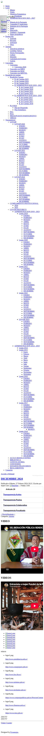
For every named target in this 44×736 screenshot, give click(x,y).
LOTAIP (13, 122)
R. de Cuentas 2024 (21, 81)
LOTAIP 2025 (19, 150)
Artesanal (13, 43)
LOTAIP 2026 (19, 124)
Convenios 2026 (20, 67)
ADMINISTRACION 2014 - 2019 (27, 346)
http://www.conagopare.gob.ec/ (16, 667)
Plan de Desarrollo (21, 108)
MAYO (21, 134)
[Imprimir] (14, 486)
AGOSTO (23, 140)
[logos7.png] (10, 648)
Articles (11, 516)
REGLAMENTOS (17, 468)
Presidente (18, 16)
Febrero (26, 354)
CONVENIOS (15, 464)
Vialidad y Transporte (17, 32)
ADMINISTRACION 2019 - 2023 (27, 211)
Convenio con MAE (17, 71)
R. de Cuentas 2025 (21, 79)
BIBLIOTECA (15, 460)
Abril (25, 358)
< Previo (4, 514)
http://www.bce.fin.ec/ (13, 674)
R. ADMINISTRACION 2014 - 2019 (28, 95)
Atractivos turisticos (17, 49)
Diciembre (27, 374)
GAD (7, 8)
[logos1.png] (10, 633)
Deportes (13, 57)
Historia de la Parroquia (18, 22)
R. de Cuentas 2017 (26, 102)
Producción (9, 36)
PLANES (13, 106)
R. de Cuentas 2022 (26, 93)
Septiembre (27, 368)
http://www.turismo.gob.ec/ (15, 682)
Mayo (25, 360)
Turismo (8, 47)
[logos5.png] (10, 635)
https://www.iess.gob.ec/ (14, 713)
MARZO (22, 130)
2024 (16, 205)
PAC (11, 112)
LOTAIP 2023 (24, 319)
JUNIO (21, 136)
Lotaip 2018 (23, 431)
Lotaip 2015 (23, 350)
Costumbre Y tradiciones (18, 24)
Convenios (9, 63)
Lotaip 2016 (23, 376)
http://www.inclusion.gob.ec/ (15, 690)
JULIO (21, 138)
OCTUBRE (23, 144)
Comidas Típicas (16, 51)
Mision (12, 10)
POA (12, 114)
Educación (13, 30)
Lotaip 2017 (23, 403)
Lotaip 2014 (23, 348)
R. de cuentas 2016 (26, 100)
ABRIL (21, 132)
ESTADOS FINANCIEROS (20, 466)
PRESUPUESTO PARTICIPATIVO (23, 116)
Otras (12, 45)
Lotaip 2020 (23, 240)
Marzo (25, 356)
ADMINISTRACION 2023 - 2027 (22, 18)
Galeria (12, 61)
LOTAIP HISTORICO (18, 209)
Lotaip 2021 (23, 266)
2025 (16, 207)
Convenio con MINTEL (18, 73)
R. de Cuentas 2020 (26, 89)
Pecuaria (13, 41)
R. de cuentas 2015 (26, 98)
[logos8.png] (10, 637)
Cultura (12, 55)
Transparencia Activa (12, 495)
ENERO (22, 126)
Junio (25, 362)
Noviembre (27, 372)
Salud (12, 28)
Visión (12, 12)
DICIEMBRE (24, 148)
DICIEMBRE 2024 (12, 478)
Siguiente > (11, 514)
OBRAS (13, 118)
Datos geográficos (16, 34)
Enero (25, 352)
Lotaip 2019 (23, 214)
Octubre (26, 370)
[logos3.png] (10, 646)
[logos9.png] (10, 641)
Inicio (7, 6)
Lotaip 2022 (23, 293)
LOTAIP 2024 (19, 177)
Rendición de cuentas (13, 75)
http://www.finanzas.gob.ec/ (15, 705)
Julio (25, 364)
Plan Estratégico (20, 110)
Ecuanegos (14, 732)
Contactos (9, 470)
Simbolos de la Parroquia (19, 26)
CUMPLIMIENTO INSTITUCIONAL (24, 203)
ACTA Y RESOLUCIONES (20, 458)
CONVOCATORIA (17, 462)
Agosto (26, 366)
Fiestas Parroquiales (17, 53)
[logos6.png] (10, 644)
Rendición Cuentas (16, 77)
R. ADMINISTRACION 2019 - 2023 (28, 85)
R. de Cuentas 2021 (26, 91)
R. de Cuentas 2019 (26, 87)
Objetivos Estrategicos (18, 14)
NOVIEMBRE (24, 146)
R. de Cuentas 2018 (26, 104)
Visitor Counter (6, 723)
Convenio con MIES (17, 69)
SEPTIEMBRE (24, 142)
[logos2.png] (10, 639)
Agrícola (13, 38)
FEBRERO (23, 128)
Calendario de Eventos (18, 59)
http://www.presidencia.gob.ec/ (16, 659)
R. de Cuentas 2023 (21, 83)
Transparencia (10, 120)
